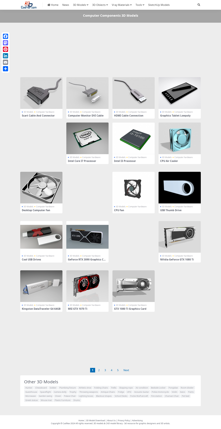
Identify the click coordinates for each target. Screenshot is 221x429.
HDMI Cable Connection (128, 115)
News (65, 5)
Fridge (121, 391)
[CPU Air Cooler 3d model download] (180, 138)
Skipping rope (126, 387)
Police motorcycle (160, 391)
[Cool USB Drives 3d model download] (41, 237)
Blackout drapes (104, 395)
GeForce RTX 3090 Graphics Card (87, 261)
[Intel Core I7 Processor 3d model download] (87, 138)
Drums (76, 400)
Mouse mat (46, 400)
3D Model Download (95, 420)
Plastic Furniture (62, 400)
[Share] (5, 68)
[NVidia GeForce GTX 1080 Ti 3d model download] (180, 237)
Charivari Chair (172, 395)
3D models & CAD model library (108, 423)
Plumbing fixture (67, 387)
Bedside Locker (158, 387)
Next (126, 370)
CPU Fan (119, 210)
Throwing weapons (88, 391)
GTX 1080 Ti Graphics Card (130, 308)
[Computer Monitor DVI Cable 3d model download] (87, 93)
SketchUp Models (159, 5)
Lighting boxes (86, 395)
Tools (139, 5)
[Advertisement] (110, 50)
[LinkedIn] (5, 56)
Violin (174, 391)
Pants (191, 391)
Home (54, 5)
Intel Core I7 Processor (82, 161)
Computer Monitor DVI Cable (86, 115)
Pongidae (173, 387)
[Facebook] (5, 36)
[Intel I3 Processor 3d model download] (133, 138)
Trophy (73, 391)
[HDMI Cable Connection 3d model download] (133, 93)
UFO (129, 391)
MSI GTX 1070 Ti (77, 308)
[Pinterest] (5, 49)
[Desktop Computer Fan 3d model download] (41, 188)
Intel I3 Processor (125, 161)
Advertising (137, 420)
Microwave (30, 395)
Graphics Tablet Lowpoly (175, 115)
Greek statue (31, 400)
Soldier (53, 387)
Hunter (28, 387)
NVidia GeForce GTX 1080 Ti (177, 259)
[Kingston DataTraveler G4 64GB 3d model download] (41, 286)
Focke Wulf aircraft (139, 395)
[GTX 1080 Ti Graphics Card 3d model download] (133, 286)
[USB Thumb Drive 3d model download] (180, 188)
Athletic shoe (85, 387)
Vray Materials (120, 5)
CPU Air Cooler (169, 161)
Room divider (187, 387)
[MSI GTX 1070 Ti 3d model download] (87, 286)
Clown (58, 395)
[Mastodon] (5, 43)
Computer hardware (45, 112)
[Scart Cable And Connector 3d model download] (41, 93)
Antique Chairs (108, 391)
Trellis (113, 387)
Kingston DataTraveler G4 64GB (41, 308)
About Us (111, 420)
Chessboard (41, 387)
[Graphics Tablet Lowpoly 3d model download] (180, 93)
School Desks (121, 395)
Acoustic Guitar (141, 391)
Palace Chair (70, 395)
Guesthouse (31, 391)
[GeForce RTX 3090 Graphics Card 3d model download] (87, 237)
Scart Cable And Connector (38, 115)
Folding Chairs (101, 387)
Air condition (142, 387)
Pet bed (185, 395)
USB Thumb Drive (171, 210)
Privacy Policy (124, 420)
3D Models (79, 5)
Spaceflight (45, 391)
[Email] (5, 62)
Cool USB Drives (31, 259)
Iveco (182, 391)
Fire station (156, 395)
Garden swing (45, 395)
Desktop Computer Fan (36, 210)
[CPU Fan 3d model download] (133, 188)
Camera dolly (60, 391)
